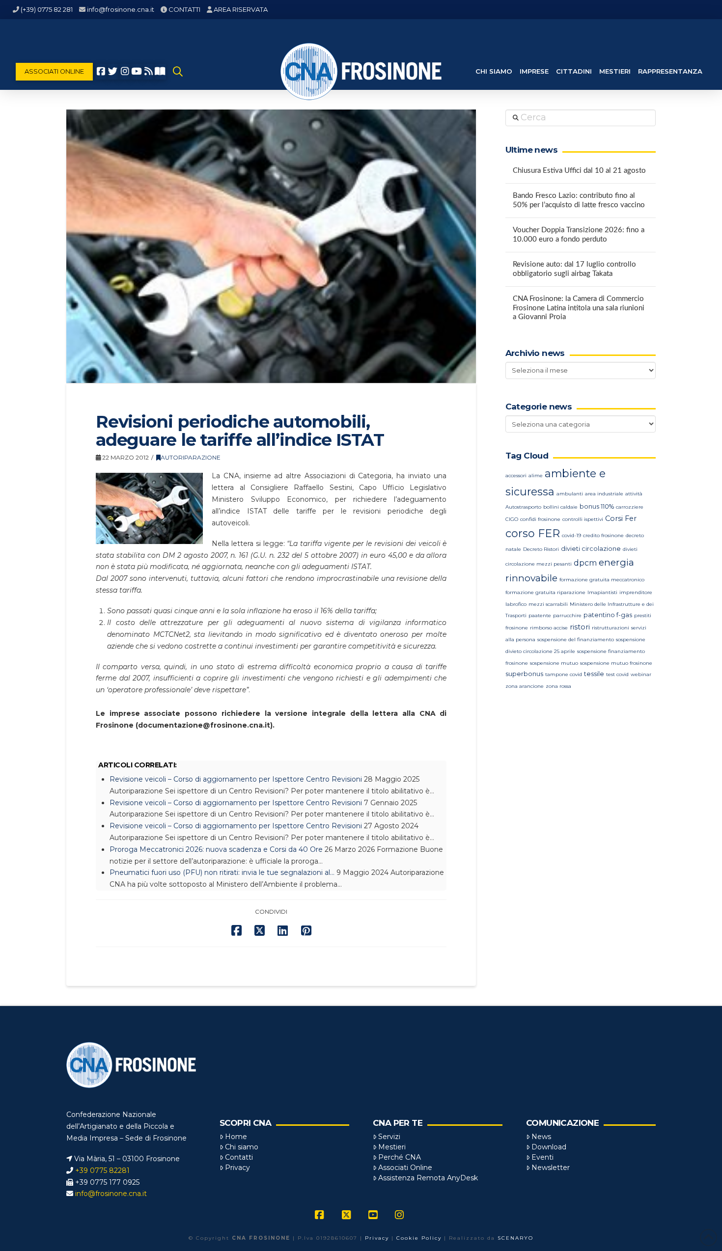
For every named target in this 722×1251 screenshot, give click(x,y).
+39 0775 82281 (102, 1170)
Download (548, 1146)
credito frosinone (603, 535)
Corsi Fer (621, 518)
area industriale (604, 493)
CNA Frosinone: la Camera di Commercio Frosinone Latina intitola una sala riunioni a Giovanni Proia (578, 308)
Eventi (542, 1157)
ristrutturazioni (610, 628)
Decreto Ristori (541, 549)
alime (535, 475)
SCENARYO (515, 1238)
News (541, 1136)
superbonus (524, 674)
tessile (594, 674)
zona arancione (524, 686)
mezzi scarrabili (548, 604)
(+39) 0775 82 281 (47, 9)
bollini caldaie (560, 507)
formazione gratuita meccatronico (601, 579)
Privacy (237, 1167)
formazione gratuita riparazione (545, 592)
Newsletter (550, 1167)
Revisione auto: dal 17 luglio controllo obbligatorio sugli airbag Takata (574, 269)
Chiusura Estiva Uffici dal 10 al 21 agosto (579, 170)
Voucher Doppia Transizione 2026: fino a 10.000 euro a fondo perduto (578, 234)
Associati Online (405, 1167)
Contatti (239, 1157)
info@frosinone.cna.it (120, 9)
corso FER (532, 533)
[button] (178, 71)
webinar (641, 674)
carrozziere (629, 507)
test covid (617, 674)
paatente (539, 615)
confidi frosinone (540, 519)
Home (236, 1136)
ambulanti (569, 493)
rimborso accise (549, 628)
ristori (580, 627)
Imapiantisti (602, 592)
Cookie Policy (419, 1238)
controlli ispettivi (582, 519)
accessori (516, 475)
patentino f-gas (607, 615)
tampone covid (563, 674)
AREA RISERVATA (241, 9)
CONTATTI (184, 9)
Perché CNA (399, 1157)
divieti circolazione (591, 548)
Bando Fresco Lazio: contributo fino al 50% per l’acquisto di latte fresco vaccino (579, 200)
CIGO (511, 519)
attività (633, 493)
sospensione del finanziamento (575, 639)
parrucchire (567, 615)
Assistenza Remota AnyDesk (428, 1177)
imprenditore (635, 592)
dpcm (585, 563)
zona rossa (558, 686)
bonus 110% (597, 506)
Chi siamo (241, 1146)
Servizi (389, 1136)
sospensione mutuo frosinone (616, 663)
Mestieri (392, 1146)
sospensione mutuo (554, 663)
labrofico (516, 604)
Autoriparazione (191, 457)
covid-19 (571, 535)
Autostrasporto (523, 507)
